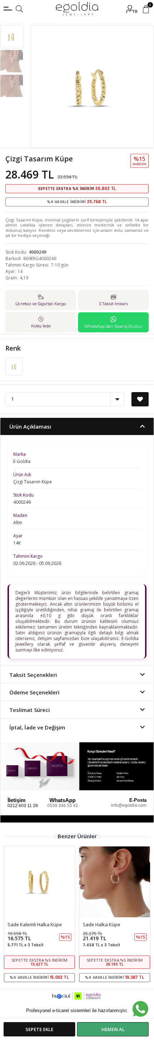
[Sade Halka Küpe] (114, 881)
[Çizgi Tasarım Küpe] (14, 366)
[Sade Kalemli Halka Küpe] (39, 881)
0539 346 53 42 (62, 805)
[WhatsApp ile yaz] (140, 1009)
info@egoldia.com (128, 805)
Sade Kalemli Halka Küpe (35, 924)
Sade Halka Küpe (101, 924)
